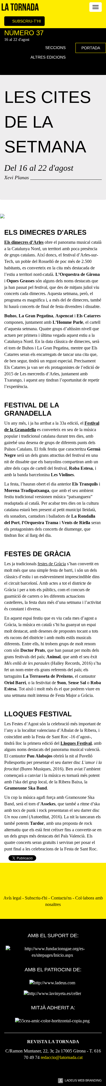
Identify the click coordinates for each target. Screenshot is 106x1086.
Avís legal (12, 898)
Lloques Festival (76, 743)
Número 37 (24, 33)
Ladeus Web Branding (83, 1080)
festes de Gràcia (52, 563)
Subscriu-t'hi (26, 21)
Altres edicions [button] (49, 57)
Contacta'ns (61, 898)
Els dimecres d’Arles (24, 242)
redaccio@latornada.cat (62, 1057)
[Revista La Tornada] (20, 7)
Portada (90, 48)
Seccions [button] (56, 47)
